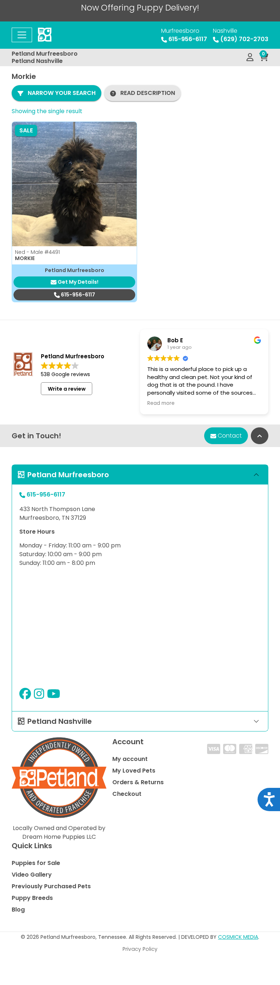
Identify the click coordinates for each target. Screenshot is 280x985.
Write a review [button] (67, 388)
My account (130, 759)
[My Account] (249, 57)
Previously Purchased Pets (51, 886)
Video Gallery (32, 874)
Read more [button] (161, 403)
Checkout (126, 794)
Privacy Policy (140, 949)
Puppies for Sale (36, 863)
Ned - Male (37, 252)
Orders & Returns (138, 782)
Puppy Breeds (32, 898)
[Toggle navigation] (22, 35)
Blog (18, 909)
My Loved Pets (133, 770)
